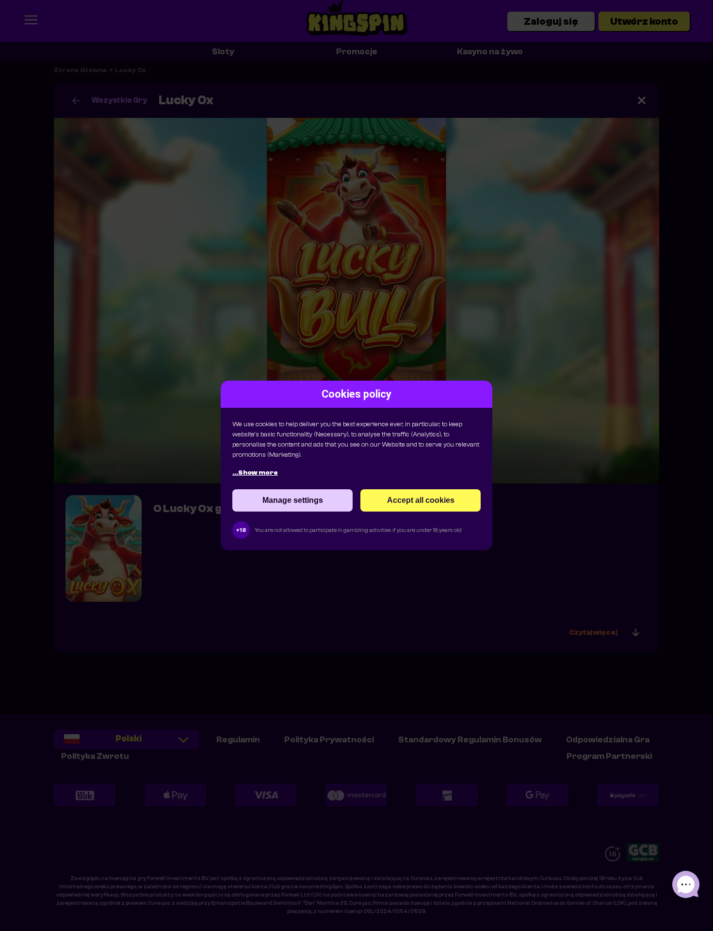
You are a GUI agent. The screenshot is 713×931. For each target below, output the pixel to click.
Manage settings (292, 500)
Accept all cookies (420, 500)
